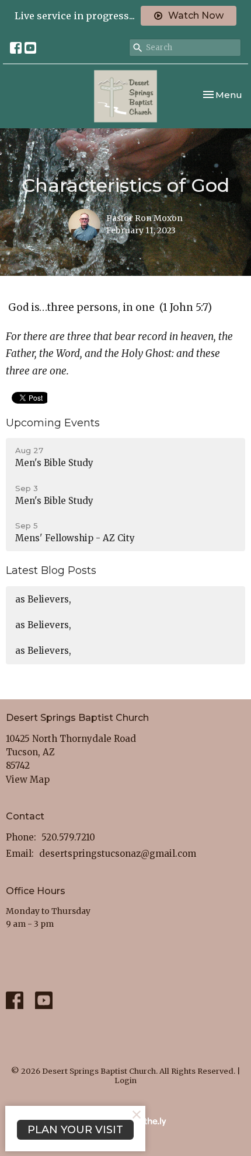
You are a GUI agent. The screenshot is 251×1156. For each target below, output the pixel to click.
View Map (28, 779)
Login (125, 1080)
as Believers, (43, 599)
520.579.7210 (68, 837)
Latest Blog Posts (51, 570)
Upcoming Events (53, 422)
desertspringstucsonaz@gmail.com (117, 853)
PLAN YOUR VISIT (75, 1129)
